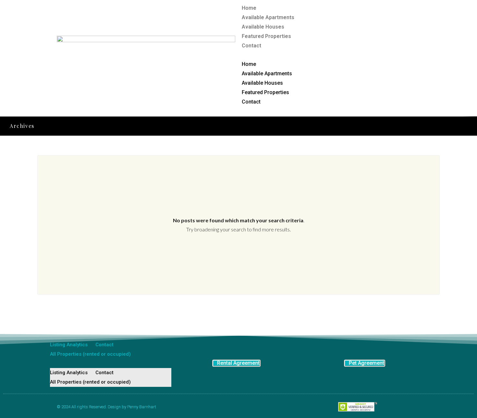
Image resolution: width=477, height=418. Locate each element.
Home (249, 8)
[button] (331, 54)
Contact (251, 46)
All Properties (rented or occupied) (90, 354)
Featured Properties (266, 36)
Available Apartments (268, 17)
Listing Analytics (69, 345)
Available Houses (263, 27)
